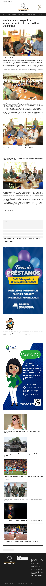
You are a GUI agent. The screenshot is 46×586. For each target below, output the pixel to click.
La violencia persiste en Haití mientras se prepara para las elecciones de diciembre (22, 454)
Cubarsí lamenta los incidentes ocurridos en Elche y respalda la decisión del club (23, 477)
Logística (32, 583)
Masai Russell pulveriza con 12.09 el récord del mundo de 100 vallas (21, 541)
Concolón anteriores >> (39, 336)
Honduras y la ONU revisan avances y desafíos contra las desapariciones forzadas (22, 432)
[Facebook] (21, 1)
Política (4, 14)
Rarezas (29, 583)
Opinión (34, 14)
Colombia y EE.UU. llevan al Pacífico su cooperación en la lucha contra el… (23, 499)
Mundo (18, 14)
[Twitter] (22, 1)
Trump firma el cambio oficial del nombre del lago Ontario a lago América (23, 520)
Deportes (23, 14)
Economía (9, 14)
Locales (14, 14)
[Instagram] (24, 1)
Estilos (38, 14)
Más (42, 14)
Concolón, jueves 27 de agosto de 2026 (9, 333)
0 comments (41, 210)
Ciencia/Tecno (29, 14)
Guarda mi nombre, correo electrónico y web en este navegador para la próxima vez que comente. (23, 238)
